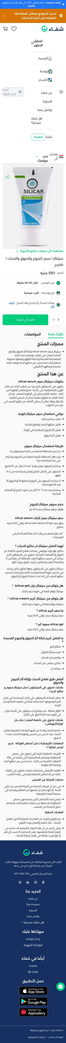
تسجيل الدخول (38, 43)
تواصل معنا (44, 110)
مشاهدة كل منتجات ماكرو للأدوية (41, 251)
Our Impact (33, 904)
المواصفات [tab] (32, 334)
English (38, 137)
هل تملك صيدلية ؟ (33, 922)
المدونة (47, 101)
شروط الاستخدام (56, 1037)
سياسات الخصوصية (36, 1037)
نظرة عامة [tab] (55, 334)
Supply (33, 965)
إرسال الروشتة (33, 938)
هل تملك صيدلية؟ (36, 120)
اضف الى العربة (25, 319)
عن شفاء (46, 93)
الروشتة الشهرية (33, 945)
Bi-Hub (33, 972)
